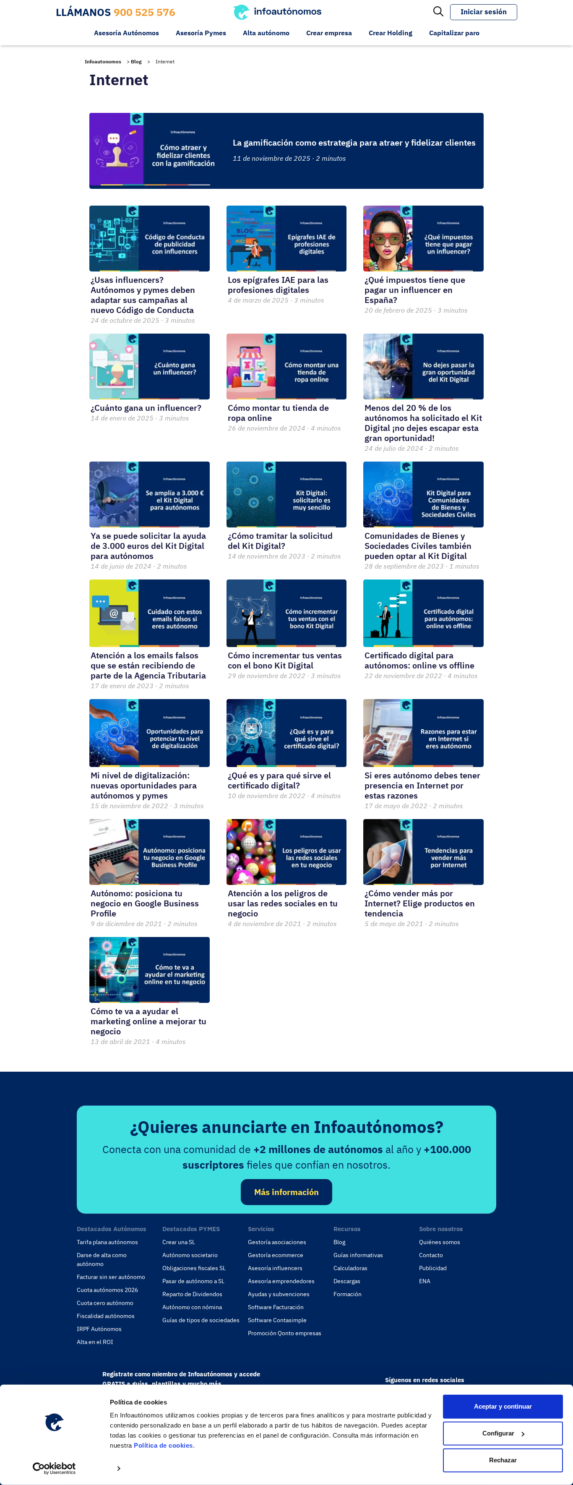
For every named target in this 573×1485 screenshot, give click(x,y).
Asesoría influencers (275, 1268)
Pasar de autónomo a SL (193, 1281)
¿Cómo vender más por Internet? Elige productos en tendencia (420, 903)
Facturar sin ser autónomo (111, 1277)
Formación (347, 1294)
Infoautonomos (103, 61)
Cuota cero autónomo (105, 1303)
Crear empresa (329, 33)
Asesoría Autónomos (126, 33)
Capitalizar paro (454, 33)
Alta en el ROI (95, 1342)
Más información (286, 1192)
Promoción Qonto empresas (284, 1333)
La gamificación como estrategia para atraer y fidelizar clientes (354, 142)
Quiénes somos (439, 1242)
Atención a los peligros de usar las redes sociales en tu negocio (283, 903)
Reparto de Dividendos (192, 1294)
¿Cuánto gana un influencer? (146, 407)
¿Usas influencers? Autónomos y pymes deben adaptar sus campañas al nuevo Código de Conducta (143, 295)
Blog (136, 61)
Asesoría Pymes (201, 33)
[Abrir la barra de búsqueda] (438, 12)
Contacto (431, 1255)
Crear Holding (390, 33)
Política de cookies (163, 1445)
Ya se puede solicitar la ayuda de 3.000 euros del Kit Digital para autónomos (148, 545)
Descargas (346, 1281)
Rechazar (503, 1460)
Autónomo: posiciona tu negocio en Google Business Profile (145, 903)
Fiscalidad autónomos (106, 1316)
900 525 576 (144, 12)
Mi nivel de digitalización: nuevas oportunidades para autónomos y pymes (144, 785)
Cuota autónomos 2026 (107, 1290)
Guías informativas (358, 1255)
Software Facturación (276, 1307)
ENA (424, 1281)
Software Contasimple (277, 1320)
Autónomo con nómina (192, 1307)
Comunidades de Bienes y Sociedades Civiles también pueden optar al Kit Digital (418, 545)
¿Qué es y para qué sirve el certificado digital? (279, 780)
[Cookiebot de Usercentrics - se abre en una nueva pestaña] (54, 1468)
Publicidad (433, 1268)
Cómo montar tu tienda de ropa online (278, 412)
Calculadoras (350, 1268)
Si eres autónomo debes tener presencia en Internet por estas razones (422, 785)
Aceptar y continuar (503, 1406)
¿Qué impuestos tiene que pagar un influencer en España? (415, 289)
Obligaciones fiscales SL (194, 1268)
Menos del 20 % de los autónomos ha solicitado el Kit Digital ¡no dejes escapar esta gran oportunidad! (423, 423)
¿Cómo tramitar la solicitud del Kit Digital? (280, 540)
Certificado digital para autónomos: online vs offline (419, 660)
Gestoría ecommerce (275, 1255)
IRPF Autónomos (99, 1329)
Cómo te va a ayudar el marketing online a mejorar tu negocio (148, 1021)
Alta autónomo (266, 33)
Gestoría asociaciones (277, 1242)
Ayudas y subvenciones (279, 1294)
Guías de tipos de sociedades (201, 1320)
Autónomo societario (190, 1255)
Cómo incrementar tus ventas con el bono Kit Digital (285, 660)
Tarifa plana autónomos (107, 1242)
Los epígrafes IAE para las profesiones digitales (278, 284)
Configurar (498, 1433)
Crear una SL (178, 1242)
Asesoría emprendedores (281, 1281)
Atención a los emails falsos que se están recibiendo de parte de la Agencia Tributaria (148, 665)
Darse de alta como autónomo (102, 1259)
